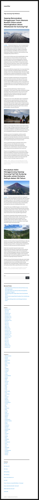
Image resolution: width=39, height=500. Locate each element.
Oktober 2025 (7, 319)
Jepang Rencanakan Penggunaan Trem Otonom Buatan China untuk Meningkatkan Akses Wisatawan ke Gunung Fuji (16, 22)
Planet (6, 422)
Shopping (7, 439)
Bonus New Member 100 (9, 477)
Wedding (7, 451)
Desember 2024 (8, 331)
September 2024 (8, 335)
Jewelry (6, 403)
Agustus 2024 (7, 337)
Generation (7, 393)
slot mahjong (6, 474)
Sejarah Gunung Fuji (22, 268)
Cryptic (6, 374)
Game (6, 389)
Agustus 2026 (7, 309)
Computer (7, 370)
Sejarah (6, 436)
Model (6, 417)
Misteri (6, 416)
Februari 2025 (8, 328)
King (6, 409)
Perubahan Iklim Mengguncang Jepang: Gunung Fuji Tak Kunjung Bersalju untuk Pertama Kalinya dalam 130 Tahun (15, 174)
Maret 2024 (7, 344)
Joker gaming (6, 471)
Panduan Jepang (8, 420)
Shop (6, 437)
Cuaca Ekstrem (8, 375)
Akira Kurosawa (8, 355)
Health (6, 398)
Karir (6, 406)
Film (6, 385)
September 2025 (8, 320)
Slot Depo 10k (6, 466)
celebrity (6, 368)
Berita (9, 160)
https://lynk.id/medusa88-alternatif (11, 485)
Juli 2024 (6, 338)
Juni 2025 (7, 323)
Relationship (7, 429)
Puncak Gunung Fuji (24, 162)
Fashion (6, 384)
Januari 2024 (7, 347)
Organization (7, 419)
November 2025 (8, 317)
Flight (6, 386)
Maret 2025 (7, 327)
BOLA (6, 364)
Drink (6, 379)
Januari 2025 (7, 330)
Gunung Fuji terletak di (20, 161)
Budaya (6, 365)
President (7, 426)
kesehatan (7, 408)
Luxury (6, 410)
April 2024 (7, 342)
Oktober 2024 (7, 334)
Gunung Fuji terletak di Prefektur (13, 268)
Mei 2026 (7, 311)
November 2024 (8, 333)
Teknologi (7, 447)
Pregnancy (7, 425)
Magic (6, 412)
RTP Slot (5, 463)
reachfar (7, 6)
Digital (6, 378)
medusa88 (6, 491)
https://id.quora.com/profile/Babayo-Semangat (13, 483)
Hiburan (6, 399)
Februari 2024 (8, 345)
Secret (6, 434)
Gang (6, 392)
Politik (6, 423)
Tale (6, 446)
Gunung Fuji (13, 267)
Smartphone (7, 441)
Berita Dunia (7, 362)
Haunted (6, 396)
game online (7, 391)
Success (6, 444)
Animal (6, 358)
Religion (6, 430)
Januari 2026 (7, 314)
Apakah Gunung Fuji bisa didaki (16, 160)
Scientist (6, 433)
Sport (6, 443)
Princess (6, 427)
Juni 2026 (7, 310)
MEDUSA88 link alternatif (9, 488)
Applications (7, 360)
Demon (6, 377)
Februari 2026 (8, 313)
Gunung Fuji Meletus (11, 161)
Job (5, 405)
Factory (6, 382)
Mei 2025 (7, 324)
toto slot (5, 480)
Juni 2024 (7, 340)
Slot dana (6, 468)
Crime (6, 372)
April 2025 (7, 326)
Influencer (7, 401)
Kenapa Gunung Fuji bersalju (16, 162)
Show (6, 440)
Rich (6, 432)
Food (6, 388)
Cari (4, 275)
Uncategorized (8, 450)
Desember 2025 (8, 316)
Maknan (6, 415)
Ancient (6, 357)
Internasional (7, 402)
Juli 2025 (6, 321)
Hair (6, 395)
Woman (6, 453)
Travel (6, 449)
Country (6, 371)
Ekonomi (7, 381)
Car (5, 367)
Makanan (7, 413)
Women (6, 454)
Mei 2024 (7, 341)
